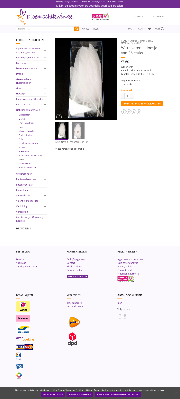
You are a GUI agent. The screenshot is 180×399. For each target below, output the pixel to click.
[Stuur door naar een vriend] (133, 111)
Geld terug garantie (127, 262)
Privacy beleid (124, 266)
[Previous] (60, 79)
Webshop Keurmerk (128, 273)
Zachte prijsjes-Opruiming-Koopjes (30, 219)
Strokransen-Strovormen (30, 155)
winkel (84, 29)
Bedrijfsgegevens (76, 259)
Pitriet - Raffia (25, 135)
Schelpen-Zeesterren (29, 143)
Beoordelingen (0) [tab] (79, 142)
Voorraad (21, 262)
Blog (119, 302)
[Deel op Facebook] (123, 111)
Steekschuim (23, 195)
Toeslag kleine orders (27, 266)
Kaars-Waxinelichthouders (30, 99)
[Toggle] (45, 50)
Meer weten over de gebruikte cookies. (118, 395)
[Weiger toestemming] (176, 393)
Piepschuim (22, 190)
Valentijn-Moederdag (27, 200)
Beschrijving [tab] (61, 142)
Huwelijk (20, 93)
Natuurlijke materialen (28, 109)
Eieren (22, 118)
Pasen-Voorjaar (24, 184)
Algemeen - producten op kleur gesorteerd (28, 50)
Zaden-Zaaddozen (27, 167)
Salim (21, 139)
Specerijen (24, 151)
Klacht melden (74, 266)
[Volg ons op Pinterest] (125, 316)
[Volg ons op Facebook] (120, 316)
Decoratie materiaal (26, 68)
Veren (21, 159)
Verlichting (22, 206)
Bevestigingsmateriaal (28, 57)
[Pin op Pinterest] (139, 111)
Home (124, 40)
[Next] (112, 79)
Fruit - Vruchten (26, 123)
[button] (131, 29)
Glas (18, 88)
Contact (71, 262)
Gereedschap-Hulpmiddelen (23, 81)
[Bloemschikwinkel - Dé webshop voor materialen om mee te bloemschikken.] (52, 16)
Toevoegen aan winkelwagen (142, 103)
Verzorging (22, 211)
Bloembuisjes (23, 63)
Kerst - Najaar (23, 104)
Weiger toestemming (80, 395)
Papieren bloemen (26, 179)
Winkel (133, 40)
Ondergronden (24, 173)
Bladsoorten (24, 114)
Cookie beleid (124, 270)
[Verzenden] (76, 29)
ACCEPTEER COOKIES (53, 395)
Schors (22, 147)
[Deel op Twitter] (128, 111)
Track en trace (74, 302)
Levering (20, 259)
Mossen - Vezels (26, 131)
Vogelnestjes (25, 163)
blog (96, 29)
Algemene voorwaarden (130, 259)
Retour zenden (75, 270)
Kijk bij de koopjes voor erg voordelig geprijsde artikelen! (89, 5)
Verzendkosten (75, 306)
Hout (21, 127)
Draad (19, 73)
